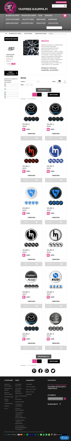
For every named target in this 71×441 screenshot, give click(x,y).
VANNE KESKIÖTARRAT (41, 33)
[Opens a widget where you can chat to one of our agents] (64, 438)
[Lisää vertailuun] (37, 138)
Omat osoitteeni (31, 389)
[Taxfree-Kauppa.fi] (10, 8)
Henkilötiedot (30, 392)
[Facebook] (60, 404)
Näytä (22, 84)
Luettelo (65, 82)
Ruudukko (59, 82)
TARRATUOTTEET (8, 397)
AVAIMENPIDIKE (8, 403)
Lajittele (23, 81)
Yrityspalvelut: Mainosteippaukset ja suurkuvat (21, 427)
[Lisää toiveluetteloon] (26, 138)
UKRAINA (6, 406)
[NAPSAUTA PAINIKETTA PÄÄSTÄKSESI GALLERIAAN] (11, 80)
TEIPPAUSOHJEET (19, 401)
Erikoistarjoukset (11, 39)
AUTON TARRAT (28, 33)
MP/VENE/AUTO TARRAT (15, 33)
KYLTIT (6, 408)
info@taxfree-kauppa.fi (61, 385)
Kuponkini (29, 394)
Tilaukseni (29, 384)
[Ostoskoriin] (23, 129)
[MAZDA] (31, 112)
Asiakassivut (30, 380)
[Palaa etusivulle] (6, 34)
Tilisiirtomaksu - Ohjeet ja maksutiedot (20, 422)
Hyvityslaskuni (30, 387)
